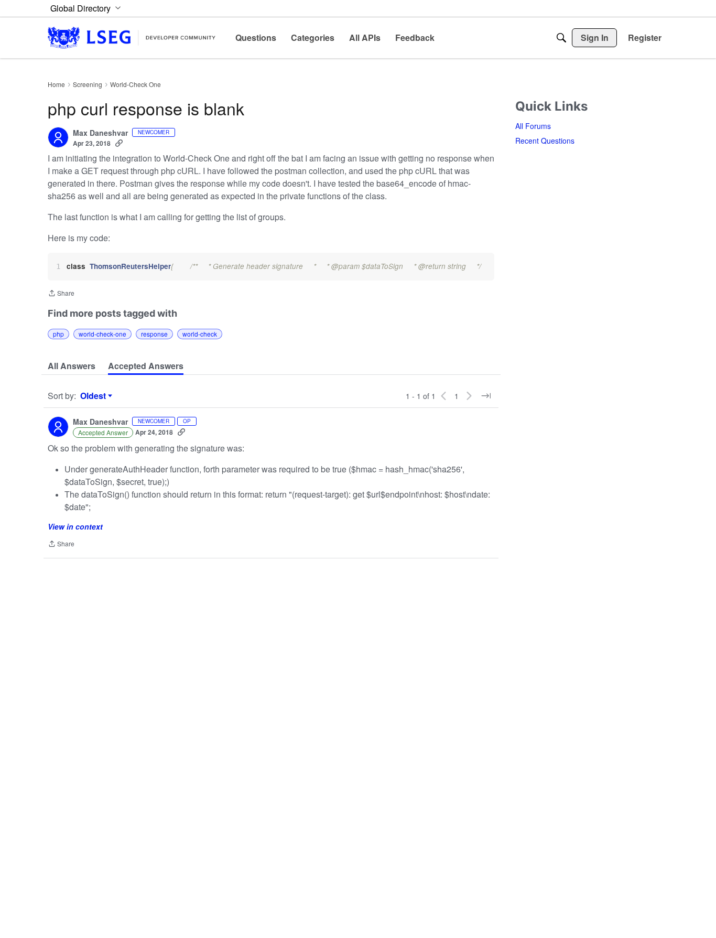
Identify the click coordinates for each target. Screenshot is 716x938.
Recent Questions (544, 140)
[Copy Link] (119, 143)
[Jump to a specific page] (486, 395)
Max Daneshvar (100, 133)
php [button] (58, 333)
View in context (75, 526)
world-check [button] (199, 333)
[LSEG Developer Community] (131, 37)
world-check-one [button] (102, 333)
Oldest (94, 396)
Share (61, 293)
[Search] (561, 37)
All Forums (533, 126)
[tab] (71, 366)
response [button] (154, 333)
